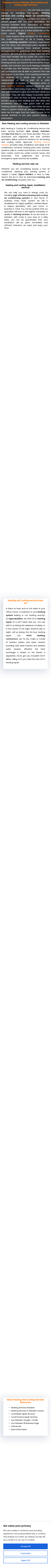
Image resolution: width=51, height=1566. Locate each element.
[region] (25, 1544)
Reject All (25, 1560)
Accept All (25, 1546)
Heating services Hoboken (14, 10)
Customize (26, 1553)
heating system (15, 86)
